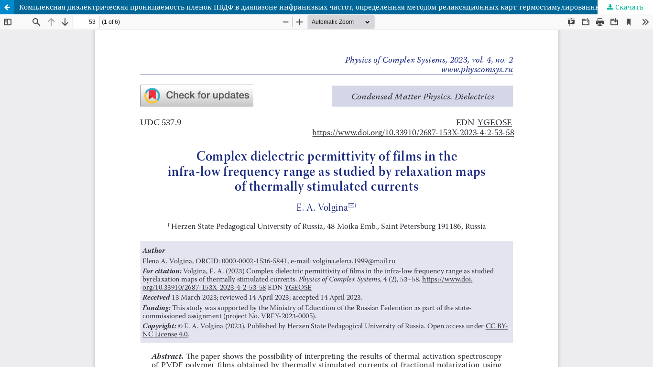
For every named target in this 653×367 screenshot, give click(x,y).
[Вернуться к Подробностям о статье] (7, 7)
